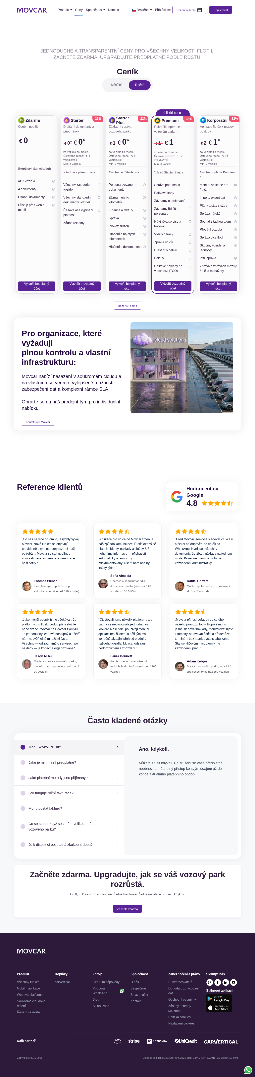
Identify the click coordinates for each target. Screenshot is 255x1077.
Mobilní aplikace (28, 988)
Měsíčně (117, 85)
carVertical (62, 982)
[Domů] (32, 10)
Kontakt (135, 1001)
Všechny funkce (28, 982)
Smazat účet (139, 994)
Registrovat (221, 10)
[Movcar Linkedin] (226, 982)
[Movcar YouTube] (233, 982)
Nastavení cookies (181, 1023)
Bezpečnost (138, 988)
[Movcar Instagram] (210, 982)
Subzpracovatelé (180, 982)
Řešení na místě (28, 1012)
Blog (96, 999)
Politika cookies (179, 1017)
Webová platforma (30, 994)
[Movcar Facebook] (218, 982)
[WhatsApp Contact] (248, 1070)
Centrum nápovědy (106, 982)
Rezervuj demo (186, 10)
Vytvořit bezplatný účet (36, 286)
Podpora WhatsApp (100, 991)
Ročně (139, 85)
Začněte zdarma (127, 908)
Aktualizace (101, 1006)
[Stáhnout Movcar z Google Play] (219, 998)
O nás (134, 982)
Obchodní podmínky (182, 999)
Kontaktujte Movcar (38, 422)
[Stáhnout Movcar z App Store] (219, 1007)
